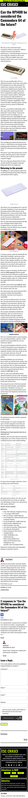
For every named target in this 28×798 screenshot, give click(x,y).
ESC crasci (9, 4)
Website (3, 702)
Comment (4, 669)
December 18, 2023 (9, 647)
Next (25, 739)
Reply (2, 638)
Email (3, 695)
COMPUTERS (5, 590)
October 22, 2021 (6, 587)
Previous (4, 734)
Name (3, 687)
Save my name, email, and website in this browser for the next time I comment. (14, 711)
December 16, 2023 (7, 619)
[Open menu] (26, 4)
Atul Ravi (9, 559)
